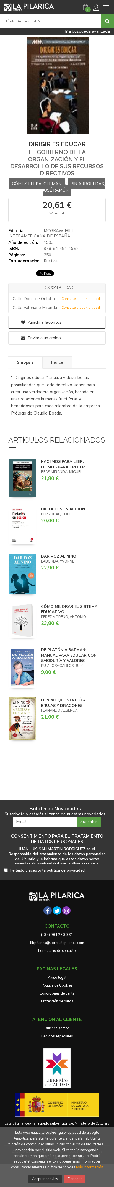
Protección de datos (57, 1001)
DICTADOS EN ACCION (63, 509)
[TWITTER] (57, 910)
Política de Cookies (57, 985)
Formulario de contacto (57, 950)
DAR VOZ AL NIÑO (58, 556)
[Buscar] (107, 21)
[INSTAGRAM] (66, 910)
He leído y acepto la (47, 870)
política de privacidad (66, 870)
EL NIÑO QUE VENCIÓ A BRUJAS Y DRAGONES (63, 702)
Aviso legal (57, 977)
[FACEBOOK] (47, 910)
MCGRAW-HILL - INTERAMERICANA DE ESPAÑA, (42, 233)
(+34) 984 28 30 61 (57, 934)
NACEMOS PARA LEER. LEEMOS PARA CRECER (63, 464)
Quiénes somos (57, 1028)
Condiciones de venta (57, 993)
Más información (89, 1167)
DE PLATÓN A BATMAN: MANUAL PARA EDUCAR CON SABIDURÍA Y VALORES (69, 655)
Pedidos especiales (57, 1036)
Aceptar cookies (45, 1178)
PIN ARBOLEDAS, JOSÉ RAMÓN (74, 187)
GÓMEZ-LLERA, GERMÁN (37, 184)
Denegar (75, 1178)
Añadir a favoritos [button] (44, 322)
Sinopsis (25, 362)
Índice (57, 362)
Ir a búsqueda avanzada (87, 31)
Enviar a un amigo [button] (44, 338)
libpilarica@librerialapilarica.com (57, 942)
